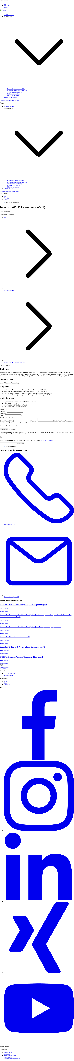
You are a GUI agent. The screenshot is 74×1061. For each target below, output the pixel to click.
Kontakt (6, 7)
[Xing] (39, 972)
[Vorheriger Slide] (0, 665)
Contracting (7, 684)
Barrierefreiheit (8, 1057)
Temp (5, 683)
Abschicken (20, 443)
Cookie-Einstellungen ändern (12, 1058)
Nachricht (34, 421)
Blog (5, 4)
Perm (5, 681)
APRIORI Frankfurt (9, 673)
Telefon (2, 417)
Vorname (3, 411)
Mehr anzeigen (4, 667)
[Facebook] (39, 760)
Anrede (3, 409)
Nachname (4, 413)
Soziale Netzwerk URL (6, 421)
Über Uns (6, 5)
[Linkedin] (39, 901)
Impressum (7, 1054)
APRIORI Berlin (8, 675)
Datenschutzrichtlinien (46, 440)
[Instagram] (39, 830)
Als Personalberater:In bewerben (9, 100)
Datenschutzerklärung (10, 1055)
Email (2, 415)
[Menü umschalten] (0, 102)
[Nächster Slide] (2, 665)
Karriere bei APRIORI (10, 1052)
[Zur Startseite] (3, 10)
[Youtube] (39, 1043)
